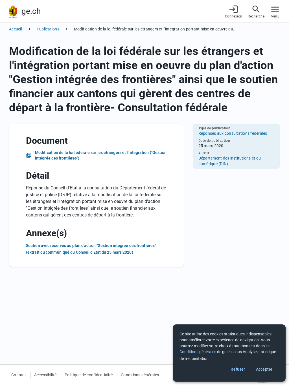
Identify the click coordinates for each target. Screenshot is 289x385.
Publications (48, 29)
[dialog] (229, 353)
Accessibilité (45, 375)
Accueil (15, 29)
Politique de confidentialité (89, 375)
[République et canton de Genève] (13, 11)
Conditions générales (140, 375)
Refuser (238, 369)
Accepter (264, 369)
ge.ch (31, 11)
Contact (18, 375)
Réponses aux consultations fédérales (232, 133)
